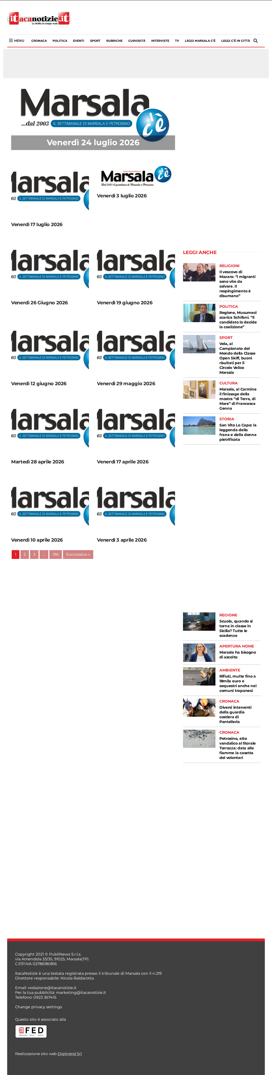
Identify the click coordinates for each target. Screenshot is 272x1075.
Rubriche (114, 41)
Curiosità (136, 41)
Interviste (160, 41)
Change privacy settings (38, 1007)
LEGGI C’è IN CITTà (235, 41)
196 (56, 554)
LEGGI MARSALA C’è (200, 41)
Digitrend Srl (70, 1053)
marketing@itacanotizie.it (81, 992)
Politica (60, 41)
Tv (177, 41)
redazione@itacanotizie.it (52, 987)
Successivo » (78, 554)
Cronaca (39, 41)
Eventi (78, 41)
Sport (95, 41)
